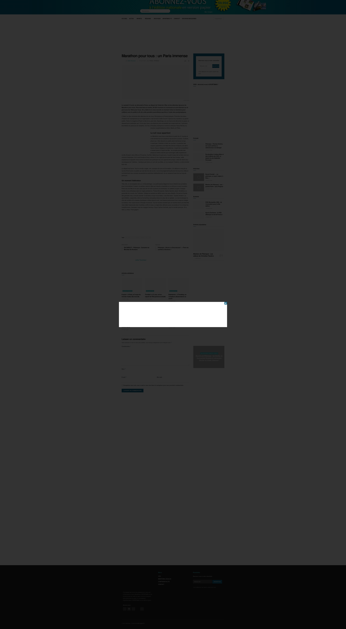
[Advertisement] (173, 314)
